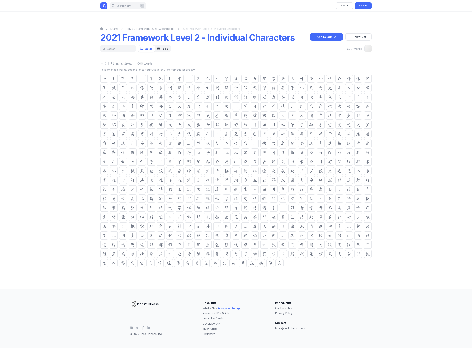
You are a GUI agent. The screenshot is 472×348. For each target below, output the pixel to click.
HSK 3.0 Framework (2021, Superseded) (150, 28)
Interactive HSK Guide (216, 313)
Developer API (211, 323)
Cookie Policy (283, 308)
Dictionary (209, 333)
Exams (114, 28)
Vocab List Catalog (214, 318)
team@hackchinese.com (290, 328)
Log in (344, 5)
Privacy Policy (283, 313)
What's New (221, 308)
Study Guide (210, 328)
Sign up (363, 5)
